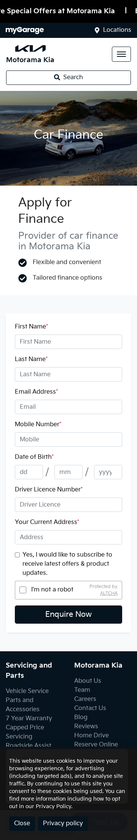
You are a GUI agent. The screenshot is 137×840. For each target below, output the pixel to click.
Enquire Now (68, 614)
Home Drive (91, 735)
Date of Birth (34, 457)
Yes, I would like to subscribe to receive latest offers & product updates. (67, 564)
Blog (81, 717)
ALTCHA (109, 593)
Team (82, 690)
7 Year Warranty (29, 718)
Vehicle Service (27, 691)
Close (22, 823)
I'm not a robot (52, 589)
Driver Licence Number (49, 489)
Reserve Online (96, 744)
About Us (87, 681)
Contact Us (90, 708)
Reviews (86, 726)
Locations (117, 30)
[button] (121, 54)
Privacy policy (63, 823)
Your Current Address (47, 522)
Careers (85, 699)
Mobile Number (38, 424)
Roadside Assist (28, 745)
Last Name (31, 359)
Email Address (36, 392)
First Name (31, 326)
